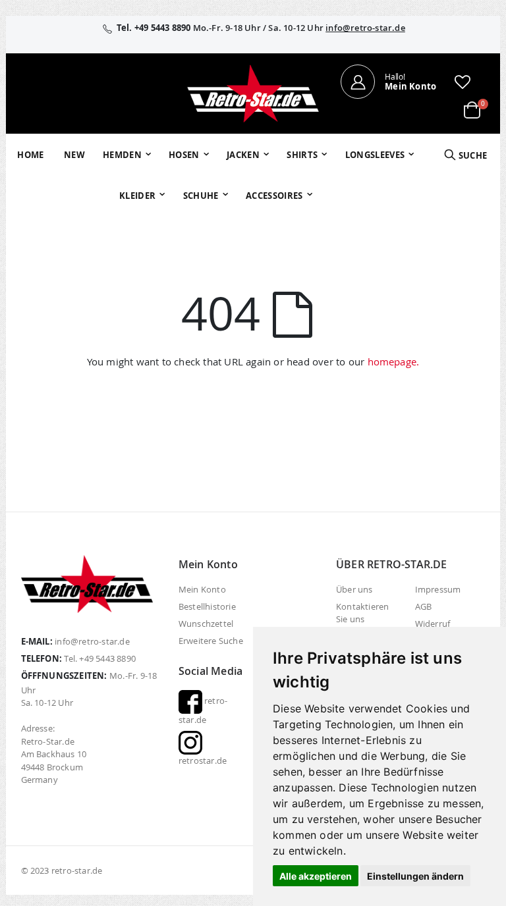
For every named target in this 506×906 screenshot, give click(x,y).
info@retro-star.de (365, 28)
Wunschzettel (206, 623)
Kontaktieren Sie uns (362, 612)
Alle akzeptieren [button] (315, 876)
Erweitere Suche (211, 641)
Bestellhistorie (207, 606)
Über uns (354, 589)
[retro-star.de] (253, 93)
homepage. (394, 361)
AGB (423, 606)
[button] (462, 81)
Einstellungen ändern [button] (415, 876)
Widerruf (433, 623)
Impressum (438, 589)
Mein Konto (202, 589)
